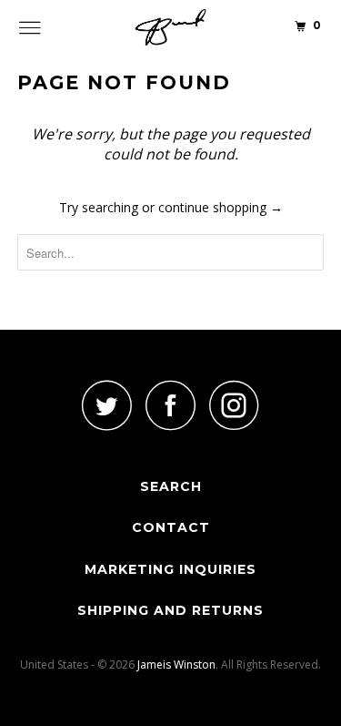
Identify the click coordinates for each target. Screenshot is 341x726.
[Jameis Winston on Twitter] (107, 405)
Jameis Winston (176, 664)
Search (171, 486)
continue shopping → (220, 207)
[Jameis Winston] (170, 27)
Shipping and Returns (170, 610)
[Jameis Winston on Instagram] (235, 405)
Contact (171, 527)
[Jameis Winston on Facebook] (171, 405)
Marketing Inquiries (170, 569)
